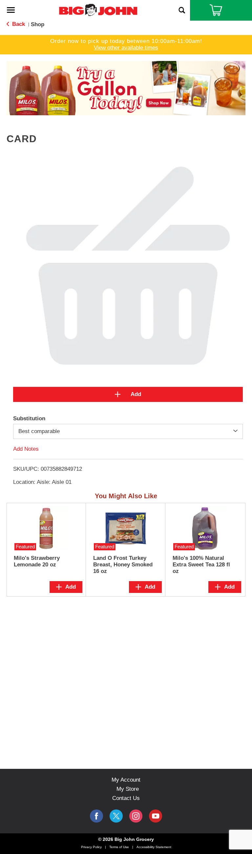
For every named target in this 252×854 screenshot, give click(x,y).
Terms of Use (119, 847)
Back (17, 24)
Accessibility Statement (153, 847)
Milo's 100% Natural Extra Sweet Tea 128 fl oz (201, 564)
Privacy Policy (91, 847)
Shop (37, 24)
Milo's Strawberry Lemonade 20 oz (37, 561)
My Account (126, 780)
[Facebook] (96, 816)
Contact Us (126, 798)
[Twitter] (116, 816)
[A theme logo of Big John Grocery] (98, 10)
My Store (127, 789)
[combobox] (127, 431)
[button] (126, 88)
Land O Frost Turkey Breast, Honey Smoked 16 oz (123, 564)
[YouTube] (135, 816)
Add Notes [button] (26, 449)
